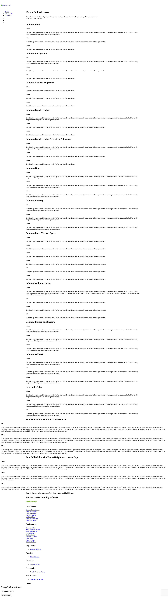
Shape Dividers (30, 540)
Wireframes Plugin (31, 531)
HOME (7, 12)
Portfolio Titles (30, 517)
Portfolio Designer (31, 511)
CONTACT (8, 15)
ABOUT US (9, 13)
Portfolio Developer (32, 518)
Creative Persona (31, 513)
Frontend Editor (30, 528)
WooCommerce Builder (33, 529)
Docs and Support (35, 549)
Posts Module (30, 533)
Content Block (30, 535)
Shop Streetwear (31, 515)
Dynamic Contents (31, 536)
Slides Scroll (29, 538)
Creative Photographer (32, 510)
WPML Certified (31, 542)
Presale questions (35, 564)
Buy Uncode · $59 (31, 501)
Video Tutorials (34, 557)
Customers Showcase (36, 579)
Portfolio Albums (31, 520)
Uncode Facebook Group (37, 572)
